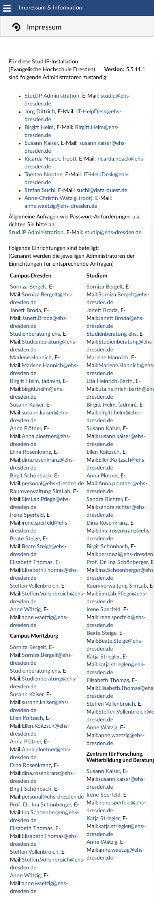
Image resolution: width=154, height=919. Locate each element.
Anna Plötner (25, 428)
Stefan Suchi (39, 190)
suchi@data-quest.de (102, 190)
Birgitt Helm (39, 127)
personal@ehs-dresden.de (53, 483)
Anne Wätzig (25, 609)
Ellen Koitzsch (26, 718)
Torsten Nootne (43, 175)
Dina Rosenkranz (30, 452)
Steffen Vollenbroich (34, 586)
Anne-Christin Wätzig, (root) (58, 198)
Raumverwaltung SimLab (40, 491)
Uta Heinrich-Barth (109, 381)
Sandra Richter (104, 499)
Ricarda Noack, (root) (50, 159)
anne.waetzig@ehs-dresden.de (60, 206)
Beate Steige (25, 539)
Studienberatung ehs (35, 334)
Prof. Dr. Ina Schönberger (40, 805)
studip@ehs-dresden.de (113, 232)
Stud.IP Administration (51, 96)
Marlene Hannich (31, 358)
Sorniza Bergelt (28, 287)
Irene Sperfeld (27, 515)
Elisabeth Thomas (31, 562)
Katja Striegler (103, 657)
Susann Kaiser (41, 143)
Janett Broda (25, 310)
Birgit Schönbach (30, 476)
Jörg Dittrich (39, 112)
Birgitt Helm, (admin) (35, 381)
